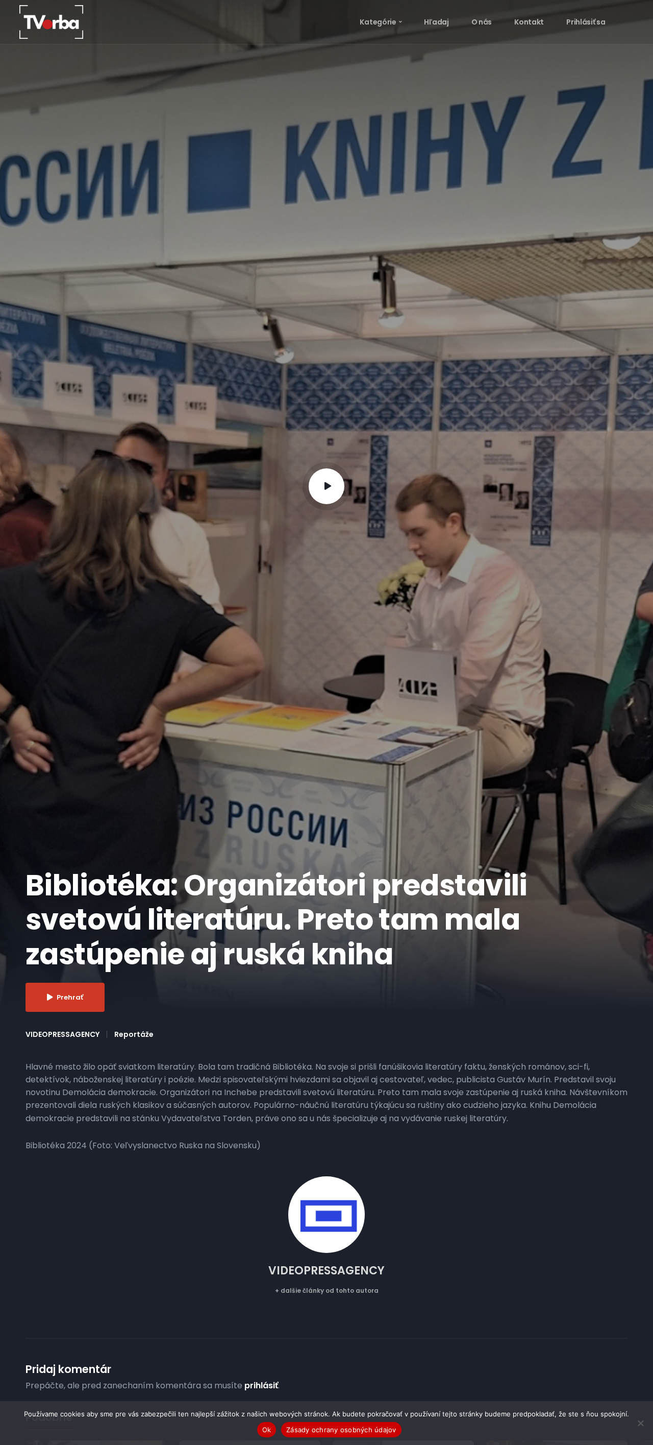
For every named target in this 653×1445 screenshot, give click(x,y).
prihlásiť (261, 1385)
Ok (266, 1430)
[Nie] (640, 1423)
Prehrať (70, 997)
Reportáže (134, 1034)
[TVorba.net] (51, 21)
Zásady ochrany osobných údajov (341, 1430)
